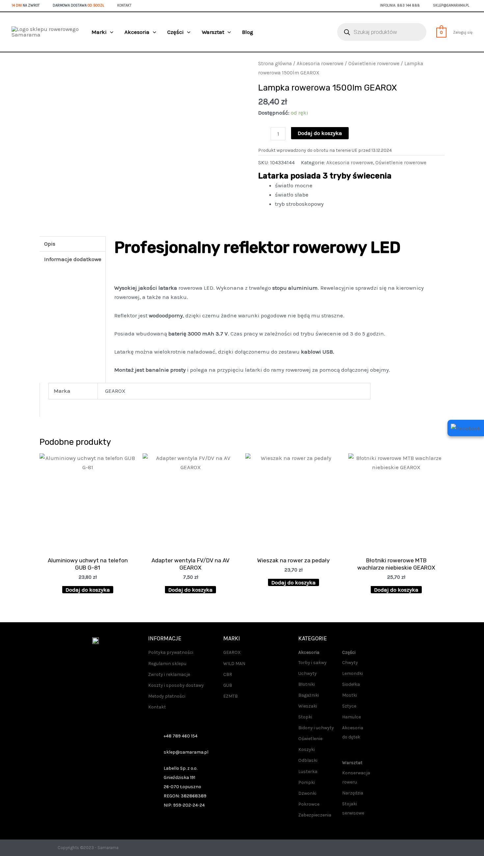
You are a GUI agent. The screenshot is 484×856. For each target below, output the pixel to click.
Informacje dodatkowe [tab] (72, 259)
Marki (99, 32)
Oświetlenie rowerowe (373, 64)
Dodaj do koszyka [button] (88, 589)
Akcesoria (136, 32)
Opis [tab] (49, 243)
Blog (247, 32)
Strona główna (275, 64)
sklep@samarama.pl (451, 5)
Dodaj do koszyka (320, 133)
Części (175, 32)
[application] (110, 32)
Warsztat (213, 32)
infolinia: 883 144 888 (400, 5)
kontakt (124, 5)
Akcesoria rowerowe (320, 64)
